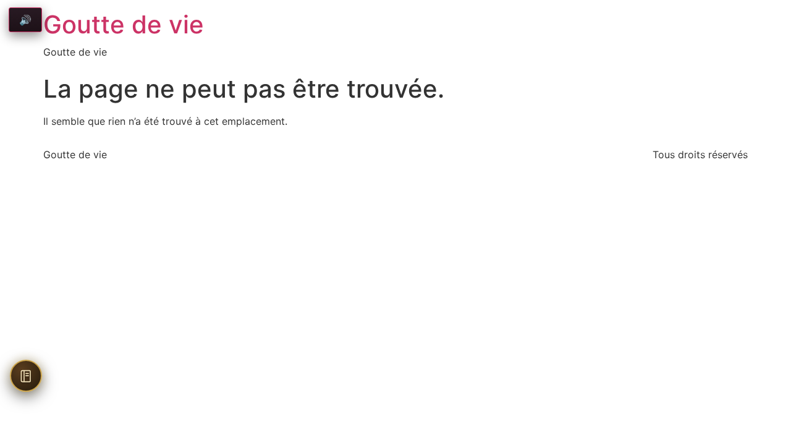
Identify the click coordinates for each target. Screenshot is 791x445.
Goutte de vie (123, 24)
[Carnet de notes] (26, 376)
